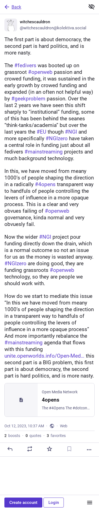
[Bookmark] (69, 449)
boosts (12, 435)
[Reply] (10, 449)
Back (16, 7)
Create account (23, 502)
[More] (89, 449)
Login (53, 502)
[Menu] (90, 502)
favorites (56, 435)
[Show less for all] (91, 6)
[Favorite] (49, 449)
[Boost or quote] (29, 449)
